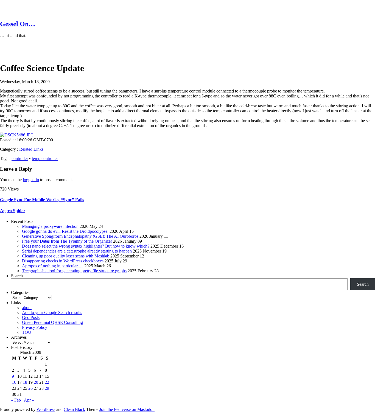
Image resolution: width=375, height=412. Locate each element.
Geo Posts (31, 317)
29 (47, 388)
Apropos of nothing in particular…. (52, 266)
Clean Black (74, 409)
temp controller (45, 158)
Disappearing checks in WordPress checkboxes (62, 261)
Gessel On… (17, 23)
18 (25, 382)
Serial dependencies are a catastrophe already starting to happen (77, 251)
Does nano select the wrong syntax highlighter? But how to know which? (85, 246)
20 (36, 382)
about (27, 307)
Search (17, 275)
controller (20, 158)
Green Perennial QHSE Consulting (52, 322)
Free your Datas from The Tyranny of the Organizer (67, 241)
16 (14, 382)
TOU (26, 332)
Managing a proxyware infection (50, 226)
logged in (31, 179)
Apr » (29, 400)
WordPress (46, 409)
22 (47, 382)
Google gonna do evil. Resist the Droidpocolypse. (65, 231)
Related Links (31, 149)
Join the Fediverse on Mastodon (127, 409)
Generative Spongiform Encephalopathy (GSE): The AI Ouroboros (80, 236)
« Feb (16, 400)
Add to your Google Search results (52, 312)
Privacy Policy (34, 327)
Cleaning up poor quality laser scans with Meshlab (65, 256)
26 (30, 388)
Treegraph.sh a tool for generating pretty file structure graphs (74, 270)
